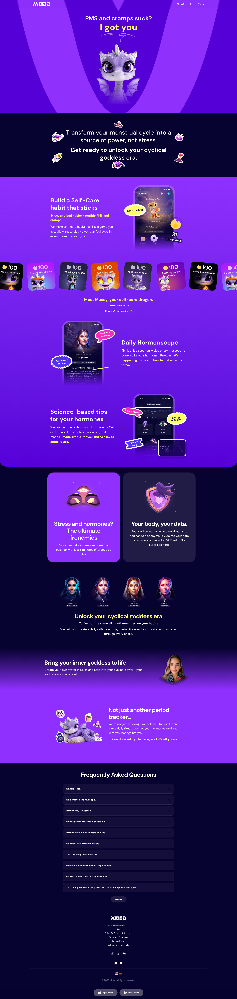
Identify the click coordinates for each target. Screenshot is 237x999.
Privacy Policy (118, 941)
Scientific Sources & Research (118, 933)
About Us (181, 4)
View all (118, 899)
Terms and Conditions (118, 937)
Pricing (201, 4)
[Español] (120, 974)
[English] (116, 973)
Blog (192, 4)
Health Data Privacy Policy (118, 945)
